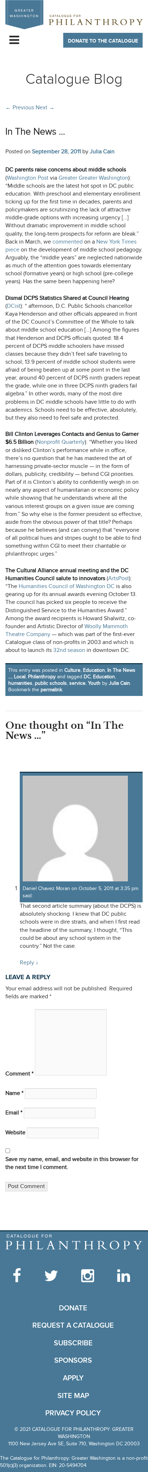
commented (67, 241)
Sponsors (73, 1360)
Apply (73, 1378)
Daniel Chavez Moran (46, 888)
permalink (51, 690)
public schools (51, 683)
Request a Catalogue (73, 1325)
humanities (20, 683)
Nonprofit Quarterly (61, 442)
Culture (72, 670)
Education (94, 670)
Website (15, 1132)
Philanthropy (42, 677)
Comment (19, 1073)
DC (87, 677)
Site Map (73, 1396)
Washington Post (27, 178)
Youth (94, 683)
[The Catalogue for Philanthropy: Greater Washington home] (74, 1242)
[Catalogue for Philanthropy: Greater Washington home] (74, 14)
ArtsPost (118, 578)
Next (45, 107)
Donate (73, 1308)
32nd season (69, 650)
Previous (19, 107)
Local (20, 677)
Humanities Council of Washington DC (67, 586)
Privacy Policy (73, 1413)
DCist (13, 306)
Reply (29, 962)
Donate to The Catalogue (103, 41)
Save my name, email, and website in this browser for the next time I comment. (71, 1163)
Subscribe (73, 1343)
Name (14, 1093)
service (77, 683)
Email (13, 1112)
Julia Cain (102, 151)
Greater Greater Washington (93, 178)
